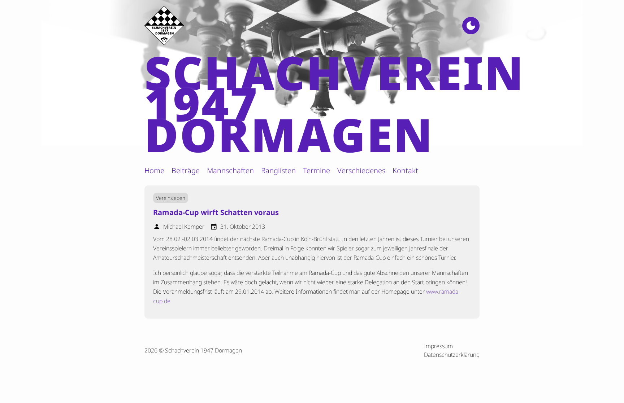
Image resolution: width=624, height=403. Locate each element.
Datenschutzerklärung (452, 355)
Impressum (438, 346)
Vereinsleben (170, 197)
